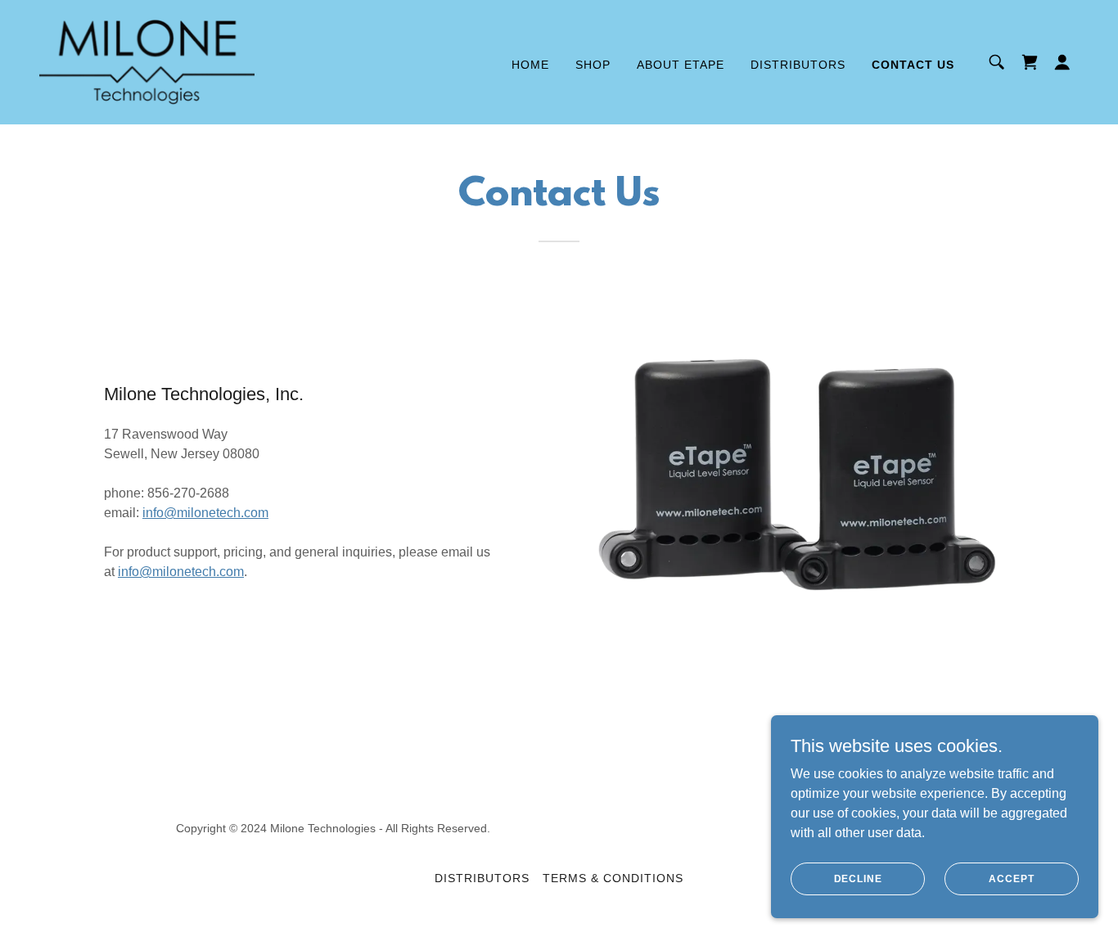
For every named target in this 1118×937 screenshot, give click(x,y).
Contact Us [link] (913, 64)
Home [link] (530, 64)
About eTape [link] (680, 64)
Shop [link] (593, 64)
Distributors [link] (798, 64)
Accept (1011, 878)
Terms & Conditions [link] (613, 878)
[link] (147, 61)
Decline (858, 878)
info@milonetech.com (205, 513)
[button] (1062, 62)
